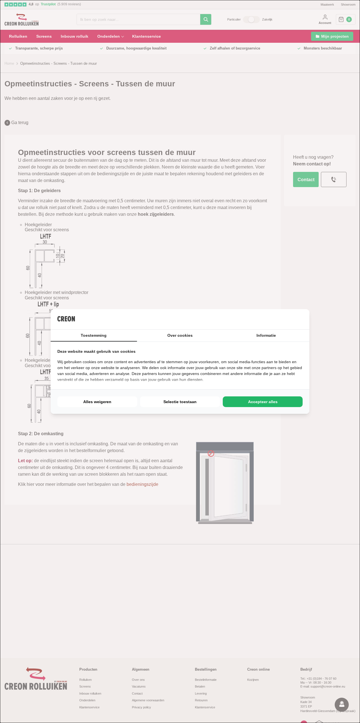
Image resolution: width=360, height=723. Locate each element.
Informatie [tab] (266, 335)
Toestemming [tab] (94, 335)
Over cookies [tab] (180, 335)
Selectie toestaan (180, 401)
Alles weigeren (97, 401)
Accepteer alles (263, 401)
